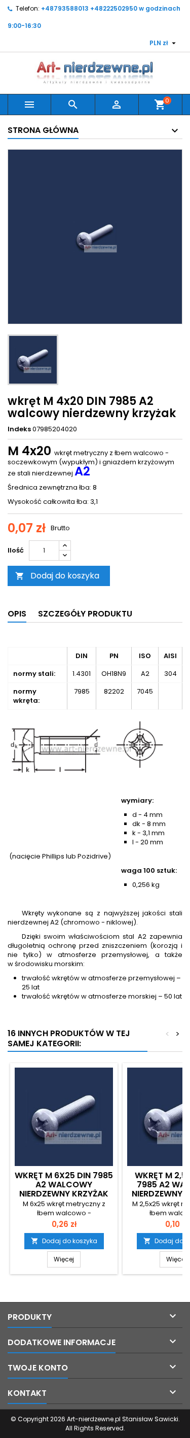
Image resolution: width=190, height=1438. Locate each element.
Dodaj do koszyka (57, 575)
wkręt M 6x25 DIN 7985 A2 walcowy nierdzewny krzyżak (64, 1185)
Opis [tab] (17, 614)
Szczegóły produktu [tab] (85, 614)
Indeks (19, 429)
